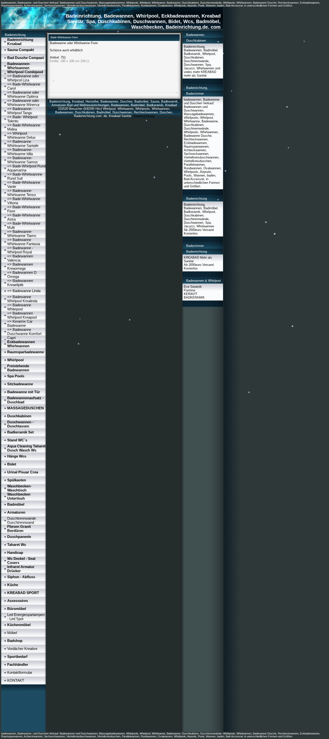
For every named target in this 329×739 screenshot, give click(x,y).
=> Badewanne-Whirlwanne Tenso (21, 193)
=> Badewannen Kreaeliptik (20, 283)
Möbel (12, 633)
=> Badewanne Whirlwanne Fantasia (23, 242)
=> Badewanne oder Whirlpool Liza (23, 78)
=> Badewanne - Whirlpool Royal (20, 250)
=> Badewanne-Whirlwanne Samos (22, 160)
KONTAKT (15, 680)
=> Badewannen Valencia (20, 258)
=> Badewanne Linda (23, 291)
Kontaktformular (19, 672)
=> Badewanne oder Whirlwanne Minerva (23, 102)
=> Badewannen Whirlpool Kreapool (22, 315)
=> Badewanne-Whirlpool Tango (19, 111)
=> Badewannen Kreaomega (20, 266)
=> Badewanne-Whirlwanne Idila (20, 152)
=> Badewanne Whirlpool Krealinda (22, 299)
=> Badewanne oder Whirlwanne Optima (23, 94)
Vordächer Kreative (22, 649)
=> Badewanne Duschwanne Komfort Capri (24, 333)
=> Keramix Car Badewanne (20, 323)
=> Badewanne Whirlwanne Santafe (23, 143)
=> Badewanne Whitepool (19, 307)
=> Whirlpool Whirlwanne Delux (21, 135)
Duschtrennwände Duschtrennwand (21, 520)
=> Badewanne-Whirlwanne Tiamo (21, 233)
